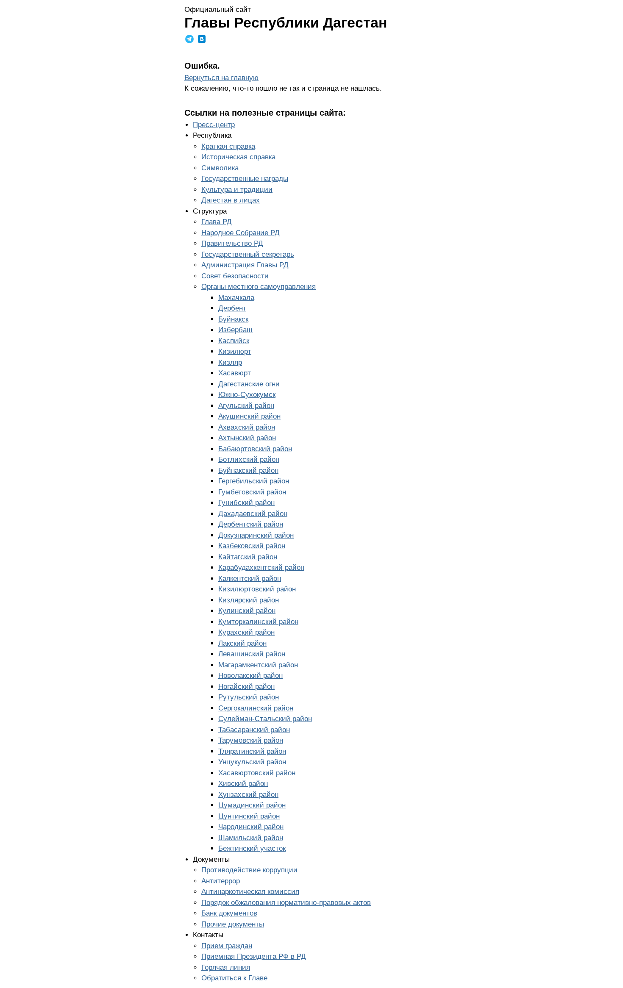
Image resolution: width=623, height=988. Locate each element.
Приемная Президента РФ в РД (253, 956)
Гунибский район (246, 503)
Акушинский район (249, 416)
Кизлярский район (248, 600)
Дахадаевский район (252, 514)
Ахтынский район (247, 438)
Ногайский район (246, 687)
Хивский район (243, 784)
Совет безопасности (235, 276)
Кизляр (230, 362)
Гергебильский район (253, 481)
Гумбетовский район (252, 492)
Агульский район (246, 406)
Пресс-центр (214, 125)
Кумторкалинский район (258, 622)
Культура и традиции (237, 190)
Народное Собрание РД (240, 233)
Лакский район (242, 643)
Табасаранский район (254, 730)
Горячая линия (225, 967)
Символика (220, 168)
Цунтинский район (249, 816)
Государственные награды (244, 179)
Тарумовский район (250, 740)
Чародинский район (251, 827)
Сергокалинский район (255, 708)
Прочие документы (232, 924)
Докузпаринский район (256, 535)
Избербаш (235, 330)
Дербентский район (250, 524)
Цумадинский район (252, 805)
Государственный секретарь (247, 254)
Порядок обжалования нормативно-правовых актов (286, 903)
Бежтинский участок (252, 848)
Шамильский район (250, 838)
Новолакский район (250, 676)
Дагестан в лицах (230, 200)
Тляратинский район (252, 751)
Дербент (232, 308)
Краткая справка (228, 146)
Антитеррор (220, 881)
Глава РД (216, 222)
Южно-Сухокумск (246, 395)
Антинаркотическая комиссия (250, 892)
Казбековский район (251, 546)
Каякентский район (249, 578)
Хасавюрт (234, 373)
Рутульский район (248, 697)
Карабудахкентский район (261, 567)
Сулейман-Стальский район (265, 719)
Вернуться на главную (221, 78)
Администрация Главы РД (245, 265)
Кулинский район (246, 611)
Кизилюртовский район (257, 589)
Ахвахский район (246, 427)
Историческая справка (238, 157)
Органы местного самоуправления (258, 287)
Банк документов (229, 913)
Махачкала (236, 298)
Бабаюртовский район (255, 449)
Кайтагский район (247, 557)
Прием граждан (226, 946)
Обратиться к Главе (234, 978)
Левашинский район (251, 654)
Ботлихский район (248, 459)
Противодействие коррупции (249, 870)
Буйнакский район (248, 470)
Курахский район (246, 632)
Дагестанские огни (249, 384)
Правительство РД (232, 243)
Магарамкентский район (258, 665)
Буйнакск (233, 319)
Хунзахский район (248, 795)
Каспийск (233, 341)
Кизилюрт (234, 351)
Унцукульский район (252, 762)
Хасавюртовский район (256, 773)
